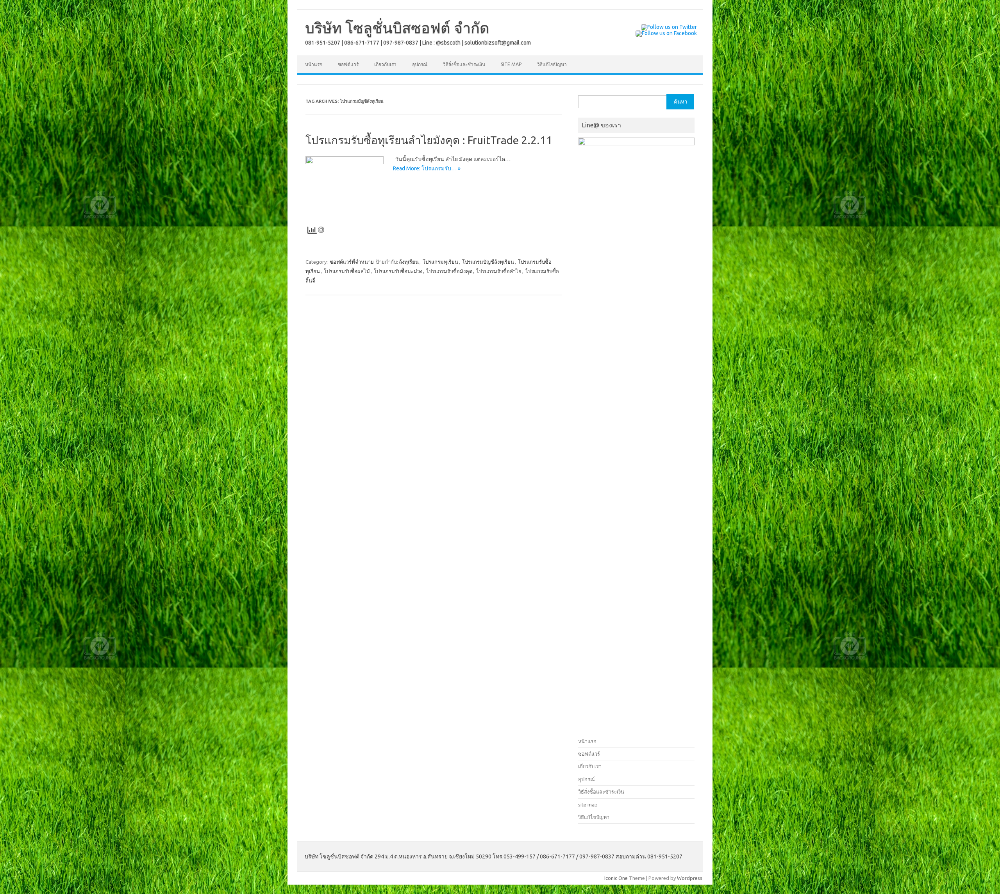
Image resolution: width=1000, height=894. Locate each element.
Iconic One (616, 878)
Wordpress (689, 878)
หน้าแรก (313, 64)
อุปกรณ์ (419, 64)
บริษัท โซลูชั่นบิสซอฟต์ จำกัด (397, 28)
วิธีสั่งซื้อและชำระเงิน (464, 64)
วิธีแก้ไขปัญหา (552, 64)
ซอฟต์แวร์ (348, 64)
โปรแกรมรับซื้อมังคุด (449, 271)
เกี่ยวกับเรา (385, 64)
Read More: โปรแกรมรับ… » (427, 168)
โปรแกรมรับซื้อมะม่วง (398, 271)
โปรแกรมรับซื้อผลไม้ (347, 271)
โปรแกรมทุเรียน (440, 262)
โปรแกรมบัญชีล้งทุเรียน (488, 262)
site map (511, 64)
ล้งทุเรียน (409, 262)
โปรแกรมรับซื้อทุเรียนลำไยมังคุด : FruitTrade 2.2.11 (428, 140)
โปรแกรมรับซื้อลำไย (498, 271)
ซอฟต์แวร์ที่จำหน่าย (352, 262)
